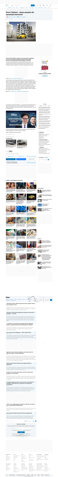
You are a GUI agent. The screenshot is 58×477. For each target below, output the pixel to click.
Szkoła (14, 466)
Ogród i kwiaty (46, 459)
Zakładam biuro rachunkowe (40, 455)
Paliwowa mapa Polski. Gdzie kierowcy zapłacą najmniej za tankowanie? (44, 119)
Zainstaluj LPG (8, 300)
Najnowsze (45, 105)
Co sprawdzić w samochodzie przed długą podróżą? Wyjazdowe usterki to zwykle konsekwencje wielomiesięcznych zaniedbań (44, 112)
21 (46, 159)
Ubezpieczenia (15, 457)
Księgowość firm (8, 454)
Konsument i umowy (23, 457)
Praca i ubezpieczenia (31, 457)
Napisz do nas (22, 156)
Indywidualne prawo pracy (17, 455)
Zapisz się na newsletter (32, 156)
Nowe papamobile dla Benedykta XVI (16, 78)
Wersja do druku (11, 156)
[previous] (25, 421)
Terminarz (42, 157)
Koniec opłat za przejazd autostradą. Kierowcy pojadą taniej (44, 128)
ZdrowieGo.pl (46, 465)
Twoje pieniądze (31, 7)
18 (41, 159)
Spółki (29, 456)
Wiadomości (45, 455)
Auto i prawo (19, 299)
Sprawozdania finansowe (40, 459)
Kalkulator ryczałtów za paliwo (43, 135)
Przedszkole (15, 465)
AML (37, 460)
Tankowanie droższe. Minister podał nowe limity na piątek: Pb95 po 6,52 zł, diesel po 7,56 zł (44, 107)
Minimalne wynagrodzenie (40, 466)
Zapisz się (21, 432)
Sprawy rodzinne (23, 455)
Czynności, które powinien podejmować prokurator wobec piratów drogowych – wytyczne (44, 110)
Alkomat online (41, 133)
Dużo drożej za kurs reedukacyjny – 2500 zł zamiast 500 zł (45, 114)
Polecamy (39, 238)
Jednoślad (27, 299)
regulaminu (21, 430)
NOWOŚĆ (44, 72)
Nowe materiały (40, 188)
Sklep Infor (22, 460)
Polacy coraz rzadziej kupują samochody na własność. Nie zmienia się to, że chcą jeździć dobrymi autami (45, 126)
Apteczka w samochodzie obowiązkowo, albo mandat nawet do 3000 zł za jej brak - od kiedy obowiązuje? (44, 117)
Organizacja (7, 465)
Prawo (27, 7)
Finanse (45, 457)
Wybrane (49, 105)
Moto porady (11, 299)
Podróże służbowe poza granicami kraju (44, 153)
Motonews (7, 299)
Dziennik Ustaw (23, 465)
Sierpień (46, 157)
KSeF (49, 7)
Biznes (17, 7)
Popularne (41, 105)
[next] (35, 421)
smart (7, 153)
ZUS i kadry (7, 458)
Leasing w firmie (31, 459)
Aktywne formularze (43, 139)
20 (44, 159)
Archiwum (45, 466)
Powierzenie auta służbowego (43, 143)
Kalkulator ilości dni (31, 466)
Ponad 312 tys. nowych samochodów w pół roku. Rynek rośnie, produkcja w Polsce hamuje (45, 121)
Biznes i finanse (31, 455)
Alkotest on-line (13, 300)
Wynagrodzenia (16, 456)
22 (48, 159)
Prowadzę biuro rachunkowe (40, 456)
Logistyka (23, 299)
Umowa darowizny (41, 145)
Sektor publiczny (22, 7)
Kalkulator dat (30, 465)
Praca (22, 459)
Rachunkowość (8, 456)
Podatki (7, 455)
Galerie (31, 299)
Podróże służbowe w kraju (40, 465)
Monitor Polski (23, 466)
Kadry (14, 7)
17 (39, 159)
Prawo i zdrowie (23, 461)
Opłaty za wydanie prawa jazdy (43, 148)
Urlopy (14, 458)
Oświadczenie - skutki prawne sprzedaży (44, 144)
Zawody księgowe (8, 459)
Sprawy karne (23, 456)
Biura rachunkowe (39, 454)
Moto (36, 7)
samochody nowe (11, 153)
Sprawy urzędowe (23, 458)
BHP (14, 459)
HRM (14, 460)
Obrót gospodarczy (8, 457)
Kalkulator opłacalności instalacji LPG (44, 134)
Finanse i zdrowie (31, 460)
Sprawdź (44, 75)
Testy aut (15, 299)
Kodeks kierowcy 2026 (45, 73)
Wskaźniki (42, 147)
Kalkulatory (42, 132)
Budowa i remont (46, 458)
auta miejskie (16, 153)
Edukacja (45, 7)
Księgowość (10, 7)
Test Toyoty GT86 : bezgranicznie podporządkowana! (19, 91)
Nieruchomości (40, 7)
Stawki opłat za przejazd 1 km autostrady (44, 149)
